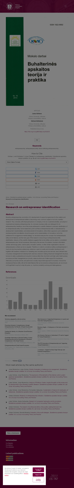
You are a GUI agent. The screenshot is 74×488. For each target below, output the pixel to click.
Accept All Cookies (38, 470)
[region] (24, 475)
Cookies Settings (38, 480)
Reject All (38, 474)
